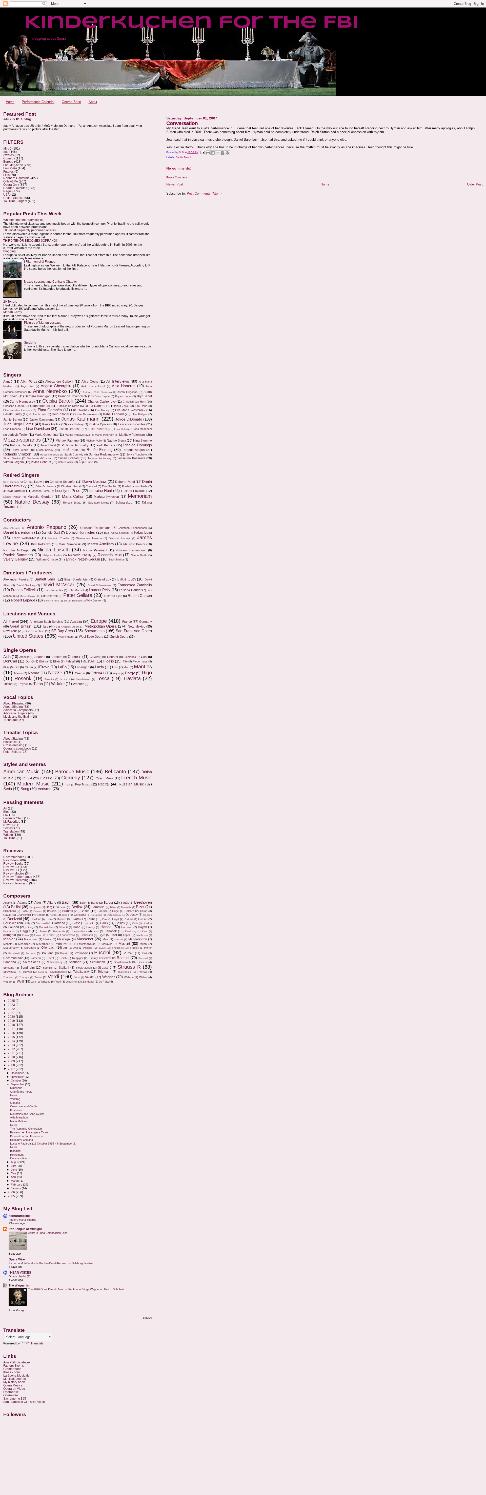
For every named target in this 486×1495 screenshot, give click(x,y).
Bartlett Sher (44, 579)
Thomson (8, 977)
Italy (45, 626)
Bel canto (115, 771)
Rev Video (10, 860)
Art (5, 808)
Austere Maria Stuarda (22, 1219)
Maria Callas (73, 496)
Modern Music (33, 783)
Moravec (107, 943)
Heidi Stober (60, 414)
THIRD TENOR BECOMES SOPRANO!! (30, 240)
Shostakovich (122, 962)
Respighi (77, 958)
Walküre (58, 684)
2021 (12, 1012)
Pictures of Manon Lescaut (42, 322)
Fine (104, 919)
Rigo (147, 672)
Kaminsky (130, 931)
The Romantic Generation (26, 1128)
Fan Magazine (13, 165)
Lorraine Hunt (100, 491)
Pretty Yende (20, 449)
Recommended (14, 857)
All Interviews (117, 381)
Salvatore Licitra (98, 502)
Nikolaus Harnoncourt (130, 550)
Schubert (75, 962)
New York (10, 631)
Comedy (9, 158)
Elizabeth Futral (70, 486)
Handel (106, 927)
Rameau (35, 958)
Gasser (143, 919)
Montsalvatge (87, 943)
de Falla (104, 981)
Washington (65, 636)
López (127, 935)
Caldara (129, 910)
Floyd (115, 919)
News (7, 824)
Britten (85, 911)
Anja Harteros (123, 386)
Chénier (112, 657)
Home (10, 102)
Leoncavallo (67, 935)
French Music (136, 777)
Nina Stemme (142, 440)
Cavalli (7, 914)
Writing (8, 834)
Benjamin (34, 907)
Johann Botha (41, 490)
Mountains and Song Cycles (27, 1113)
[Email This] (208, 152)
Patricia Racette (21, 445)
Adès (38, 902)
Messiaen (24, 943)
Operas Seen (71, 102)
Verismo (44, 789)
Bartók (125, 902)
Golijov (120, 923)
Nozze (55, 672)
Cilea (53, 914)
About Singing (13, 706)
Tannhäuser (83, 679)
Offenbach (48, 947)
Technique (10, 719)
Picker (148, 947)
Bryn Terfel (144, 396)
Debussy (132, 915)
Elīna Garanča (50, 410)
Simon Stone (51, 600)
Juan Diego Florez (18, 424)
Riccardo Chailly (79, 555)
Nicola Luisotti (53, 549)
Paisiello (88, 947)
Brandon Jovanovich (72, 396)
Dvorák (76, 919)
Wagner (108, 977)
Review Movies (13, 873)
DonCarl (10, 661)
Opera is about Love (17, 748)
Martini (47, 939)
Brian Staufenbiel (76, 579)
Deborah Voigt (125, 482)
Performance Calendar (38, 102)
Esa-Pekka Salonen (116, 532)
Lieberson (87, 935)
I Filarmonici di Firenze (39, 261)
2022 (12, 1008)
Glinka (91, 923)
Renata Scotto (72, 502)
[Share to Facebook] (222, 152)
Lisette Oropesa (69, 429)
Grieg (30, 927)
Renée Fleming (99, 450)
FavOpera (10, 168)
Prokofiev (81, 953)
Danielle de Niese (68, 405)
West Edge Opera (91, 636)
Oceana (15, 1102)
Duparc (61, 919)
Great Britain (20, 626)
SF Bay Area (62, 631)
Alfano (51, 902)
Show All (147, 1318)
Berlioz (77, 907)
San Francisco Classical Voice (24, 1401)
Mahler (9, 939)
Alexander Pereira (16, 579)
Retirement (17, 1154)
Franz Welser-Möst (25, 538)
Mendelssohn (137, 939)
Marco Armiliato (100, 544)
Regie (7, 191)
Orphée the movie (21, 1091)
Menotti (7, 943)
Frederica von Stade (134, 486)
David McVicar (57, 584)
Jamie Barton (12, 419)
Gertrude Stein (13, 818)
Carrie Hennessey (22, 401)
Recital (103, 784)
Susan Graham (68, 458)
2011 (12, 1053)
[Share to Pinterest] (227, 152)
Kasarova (16, 1110)
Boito (25, 910)
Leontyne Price (67, 491)
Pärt (144, 953)
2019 (12, 1020)
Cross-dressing (13, 745)
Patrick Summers (18, 555)
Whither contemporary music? (23, 219)
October (16, 1080)
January (16, 1188)
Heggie (25, 931)
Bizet (140, 907)
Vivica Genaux (41, 462)
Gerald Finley (12, 414)
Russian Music (131, 784)
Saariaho (9, 962)
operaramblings (20, 1215)
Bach (66, 902)
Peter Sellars (77, 595)
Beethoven (143, 902)
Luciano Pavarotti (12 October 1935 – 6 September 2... (43, 1143)
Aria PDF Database (16, 1362)
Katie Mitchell (76, 590)
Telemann (104, 971)
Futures (8, 171)
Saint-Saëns (31, 962)
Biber (113, 907)
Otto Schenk (49, 596)
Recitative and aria (21, 1139)
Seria (7, 789)
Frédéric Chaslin (58, 538)
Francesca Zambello (134, 585)
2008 (12, 1065)
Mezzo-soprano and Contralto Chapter (50, 281)
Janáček (111, 931)
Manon (18, 673)
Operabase (11, 1392)
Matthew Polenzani (132, 435)
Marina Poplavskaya (77, 434)
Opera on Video (14, 1388)
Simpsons (16, 1087)
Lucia (99, 667)
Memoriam (140, 496)
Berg (49, 907)
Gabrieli (129, 919)
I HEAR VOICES (20, 1272)
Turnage (24, 977)
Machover (142, 935)
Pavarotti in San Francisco (26, 1136)
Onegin (80, 673)
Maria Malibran (19, 1121)
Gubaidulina (46, 927)
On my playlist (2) (19, 1276)
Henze (43, 931)
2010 (12, 1057)
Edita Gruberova (45, 486)
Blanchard (9, 910)
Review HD (11, 870)
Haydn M (8, 931)
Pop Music (82, 784)
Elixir (56, 661)
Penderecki (117, 947)
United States (12, 197)
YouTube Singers (15, 201)
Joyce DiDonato (128, 419)
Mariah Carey (12, 312)
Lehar (50, 935)
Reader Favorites (15, 188)
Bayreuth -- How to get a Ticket (29, 1132)
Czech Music (105, 778)
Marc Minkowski (70, 544)
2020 (12, 1016)
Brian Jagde (102, 396)
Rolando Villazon (17, 454)
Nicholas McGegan (16, 550)
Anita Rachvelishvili (93, 386)
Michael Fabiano (67, 440)
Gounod (13, 927)
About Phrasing (14, 703)
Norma (33, 673)
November (18, 1076)
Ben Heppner (11, 482)
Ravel (50, 958)
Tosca (103, 678)
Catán (143, 910)
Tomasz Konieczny (100, 458)
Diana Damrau (95, 406)
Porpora (30, 953)
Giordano (58, 923)
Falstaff (70, 661)
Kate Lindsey (76, 424)
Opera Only (11, 184)
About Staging (13, 738)
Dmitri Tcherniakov (99, 585)
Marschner (30, 939)
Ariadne (39, 657)
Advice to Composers (18, 710)
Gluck (104, 923)
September (18, 1084)
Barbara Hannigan (38, 396)
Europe (8, 161)
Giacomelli (42, 923)
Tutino (38, 977)
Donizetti (14, 919)
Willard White (66, 462)
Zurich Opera (119, 636)
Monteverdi (63, 944)
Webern (7, 981)
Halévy (90, 927)
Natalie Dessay (32, 502)
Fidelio (108, 661)
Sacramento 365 (14, 1398)
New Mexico (136, 626)
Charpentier (24, 914)
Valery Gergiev (15, 559)
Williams (45, 981)
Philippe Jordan (52, 555)
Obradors (30, 947)
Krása (25, 935)
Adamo (7, 902)
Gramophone (12, 1369)
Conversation (18, 1158)
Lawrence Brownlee (132, 424)
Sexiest (8, 828)
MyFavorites (11, 821)
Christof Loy (102, 579)
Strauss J (104, 967)
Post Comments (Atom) (204, 193)
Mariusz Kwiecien (106, 497)
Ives (96, 931)
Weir (33, 981)
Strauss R (129, 967)
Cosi (144, 657)
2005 (12, 1196)
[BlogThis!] (212, 152)
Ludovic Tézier (18, 435)
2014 (12, 1041)
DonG (30, 661)
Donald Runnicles (80, 532)
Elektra (43, 661)
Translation (11, 831)
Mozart (124, 944)
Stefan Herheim (73, 600)
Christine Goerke (14, 405)
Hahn (76, 927)
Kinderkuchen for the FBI (191, 23)
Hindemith (59, 931)
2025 (12, 1000)
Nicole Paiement (95, 550)
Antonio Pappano (46, 527)
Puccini (102, 952)
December (18, 1072)
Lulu (115, 667)
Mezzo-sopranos (22, 440)
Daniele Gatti (51, 532)
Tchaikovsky (81, 971)
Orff (65, 947)
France (127, 622)
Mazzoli (118, 939)
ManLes (143, 666)
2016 (12, 1032)
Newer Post (174, 184)
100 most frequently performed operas (29, 230)
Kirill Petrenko (41, 544)
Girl (16, 667)
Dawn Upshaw (94, 482)
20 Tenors (10, 301)
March (15, 1180)
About (93, 102)
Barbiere (57, 657)
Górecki (63, 927)
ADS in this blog (17, 119)
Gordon (147, 923)
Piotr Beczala (105, 445)
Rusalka (49, 679)
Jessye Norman (14, 491)
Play (67, 784)
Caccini (102, 910)
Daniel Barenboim (18, 532)
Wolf (58, 981)
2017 (12, 1028)
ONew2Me (10, 181)
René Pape (70, 450)
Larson (38, 935)
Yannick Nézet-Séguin (81, 559)
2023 (12, 1004)
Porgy (130, 673)
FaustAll (87, 661)
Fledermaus (140, 661)
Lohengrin (82, 667)
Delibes (147, 914)
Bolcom (37, 911)
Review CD (11, 866)
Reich (63, 958)
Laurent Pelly (99, 590)
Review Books (13, 863)
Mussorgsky (11, 947)
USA (6, 194)
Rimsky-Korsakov (100, 958)
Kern (145, 931)
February (17, 1184)
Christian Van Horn (134, 401)
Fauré (91, 919)
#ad (6, 151)
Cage (115, 910)
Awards (8, 155)
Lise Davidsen (38, 429)
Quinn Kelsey (44, 449)
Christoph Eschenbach (132, 527)
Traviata (132, 678)
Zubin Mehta (116, 559)
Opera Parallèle (34, 631)
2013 (12, 1045)
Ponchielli (13, 953)
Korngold (9, 935)
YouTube (9, 838)
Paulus (101, 947)
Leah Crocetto (12, 428)
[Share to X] (217, 152)
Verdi (53, 976)
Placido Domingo (137, 445)
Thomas (142, 971)
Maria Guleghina (46, 435)
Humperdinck (79, 931)
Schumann (97, 962)
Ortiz (75, 947)
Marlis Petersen (104, 434)
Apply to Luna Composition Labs (48, 1232)
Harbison (126, 927)
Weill (20, 981)
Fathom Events (13, 1365)
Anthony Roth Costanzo (97, 392)
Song (25, 789)
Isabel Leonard (113, 414)
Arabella (24, 656)
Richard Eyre (113, 596)
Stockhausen (84, 967)
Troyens (23, 684)
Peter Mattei (48, 445)
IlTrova (43, 667)
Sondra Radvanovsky (104, 454)
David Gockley (25, 585)
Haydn (142, 927)
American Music (21, 771)
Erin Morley (102, 410)
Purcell (128, 953)
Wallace (129, 977)
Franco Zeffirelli (23, 590)
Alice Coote (90, 381)
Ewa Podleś (109, 486)
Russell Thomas (49, 454)
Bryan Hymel (123, 396)
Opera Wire (17, 1259)
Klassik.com (11, 1372)
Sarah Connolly (73, 454)
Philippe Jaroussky (75, 445)
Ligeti (102, 935)
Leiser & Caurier (130, 590)
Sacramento (94, 631)
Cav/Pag (96, 657)
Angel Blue (27, 386)
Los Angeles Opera (67, 626)
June (14, 1169)
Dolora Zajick (121, 405)
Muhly (143, 943)
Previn (64, 953)
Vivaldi (89, 977)
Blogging (9, 251)
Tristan (8, 684)
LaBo (62, 667)
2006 (12, 1192)
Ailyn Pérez (29, 381)
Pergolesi (133, 947)
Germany (145, 622)
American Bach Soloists (46, 622)
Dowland (36, 919)
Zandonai (88, 981)
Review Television (15, 883)
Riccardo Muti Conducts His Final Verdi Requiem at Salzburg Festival (51, 1263)
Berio (63, 907)
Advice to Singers (15, 713)
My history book (14, 1382)
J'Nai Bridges (139, 414)
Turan (38, 684)
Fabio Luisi (143, 532)
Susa (41, 971)
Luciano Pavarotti (133, 491)
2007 (12, 1069)
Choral (27, 778)
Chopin (40, 914)
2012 (12, 1049)
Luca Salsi (120, 429)
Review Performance (17, 876)
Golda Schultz (38, 414)
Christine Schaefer (62, 482)
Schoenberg (54, 962)
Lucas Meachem (141, 428)
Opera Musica (13, 1385)
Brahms (67, 911)
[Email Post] (202, 152)
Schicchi (64, 679)
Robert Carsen (140, 596)
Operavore (10, 1395)
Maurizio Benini (134, 544)
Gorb (135, 923)
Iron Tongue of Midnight (25, 1229)
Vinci (77, 977)
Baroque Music (72, 771)
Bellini (16, 907)
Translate (37, 1343)
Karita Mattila (51, 424)
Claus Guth (126, 579)
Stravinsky (9, 971)
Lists (6, 174)
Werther (78, 684)
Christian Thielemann (95, 528)
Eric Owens (79, 410)
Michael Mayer (28, 596)
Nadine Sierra (116, 440)
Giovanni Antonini (119, 538)
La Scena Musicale (16, 1375)
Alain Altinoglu (12, 528)
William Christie (47, 559)
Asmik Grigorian (127, 391)
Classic (46, 778)
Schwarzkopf (124, 502)
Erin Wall (91, 486)
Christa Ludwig (34, 482)
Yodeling (15, 1099)
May (14, 1173)
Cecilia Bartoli (183, 157)
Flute (6, 667)
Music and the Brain (17, 716)
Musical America (14, 1378)
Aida (7, 657)
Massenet (85, 939)
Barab (94, 902)
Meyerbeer (43, 943)
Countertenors (40, 406)
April (14, 1176)
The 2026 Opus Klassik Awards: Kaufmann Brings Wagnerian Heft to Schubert (76, 1289)
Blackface (10, 741)
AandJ (7, 381)
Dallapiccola (114, 914)
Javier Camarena (42, 419)
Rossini (123, 958)
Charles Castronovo (101, 401)
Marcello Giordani (40, 497)
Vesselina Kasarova (131, 458)
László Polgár (12, 496)
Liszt (114, 935)
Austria (76, 621)
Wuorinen (71, 981)
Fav (5, 815)
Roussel (143, 958)
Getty (27, 923)
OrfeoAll (97, 673)
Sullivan (27, 971)
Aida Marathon (19, 1117)
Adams (22, 902)
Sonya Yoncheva (136, 454)
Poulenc (47, 953)
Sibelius (142, 962)
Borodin (51, 910)
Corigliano (80, 914)
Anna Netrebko (50, 391)
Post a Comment (176, 177)
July (14, 1165)
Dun (49, 919)
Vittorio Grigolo (13, 462)
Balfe (82, 902)
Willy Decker (94, 600)
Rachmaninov (13, 958)
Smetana (8, 967)
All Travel (11, 621)
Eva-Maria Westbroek (130, 410)
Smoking (30, 342)
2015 (12, 1037)
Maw (105, 939)
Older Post (475, 184)
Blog (6, 811)
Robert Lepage (23, 600)
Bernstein (98, 907)
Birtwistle (126, 907)
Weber (143, 977)
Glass (76, 923)
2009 (12, 1061)
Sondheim (28, 967)
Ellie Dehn (141, 405)
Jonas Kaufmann (80, 419)
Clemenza (130, 656)
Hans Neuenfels (54, 590)
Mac (126, 667)
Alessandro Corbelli (59, 381)
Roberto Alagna (134, 450)
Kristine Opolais (100, 424)
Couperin (96, 914)
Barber (108, 902)
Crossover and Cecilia (23, 1106)
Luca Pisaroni (97, 429)
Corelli (65, 914)
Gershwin (9, 923)
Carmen (74, 657)
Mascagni (64, 939)
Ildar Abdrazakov (87, 414)
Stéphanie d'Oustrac (39, 458)
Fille (125, 661)
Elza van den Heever (16, 410)
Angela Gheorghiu (56, 386)
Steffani (64, 967)
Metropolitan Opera (100, 626)
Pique (116, 673)
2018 (12, 1024)
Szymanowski (58, 971)
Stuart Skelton (12, 458)
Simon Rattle (139, 555)
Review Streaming (16, 880)
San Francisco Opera (134, 631)
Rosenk (22, 678)
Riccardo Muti (109, 555)
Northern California (16, 178)
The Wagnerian (19, 1285)
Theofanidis (124, 971)
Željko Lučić (86, 462)
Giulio (29, 667)
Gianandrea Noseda (89, 538)
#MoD (7, 148)
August (15, 1162)
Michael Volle (94, 440)
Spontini (47, 967)
